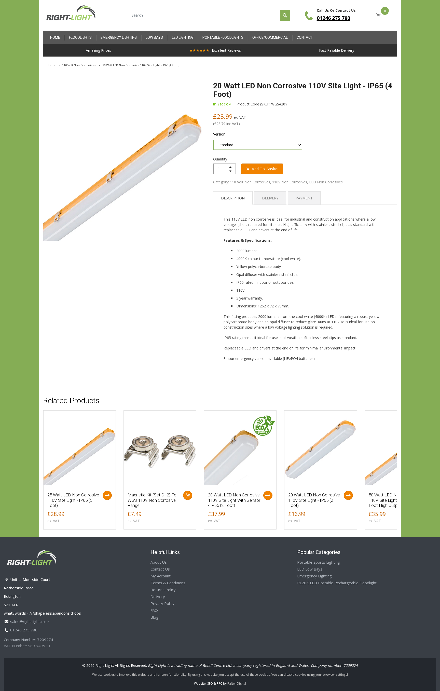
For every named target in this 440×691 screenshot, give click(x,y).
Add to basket (265, 168)
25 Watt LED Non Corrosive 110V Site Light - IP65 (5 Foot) (73, 500)
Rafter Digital (236, 683)
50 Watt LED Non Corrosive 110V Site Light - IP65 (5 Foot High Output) (394, 500)
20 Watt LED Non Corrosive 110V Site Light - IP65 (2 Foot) (314, 500)
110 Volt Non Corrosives (79, 65)
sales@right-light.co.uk (29, 621)
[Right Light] (71, 14)
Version (219, 134)
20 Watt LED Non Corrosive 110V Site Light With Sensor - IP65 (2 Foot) (234, 500)
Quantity (220, 159)
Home (51, 65)
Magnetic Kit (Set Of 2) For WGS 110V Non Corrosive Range (153, 500)
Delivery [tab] (270, 198)
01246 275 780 (333, 18)
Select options (107, 495)
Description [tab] (233, 198)
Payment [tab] (304, 198)
